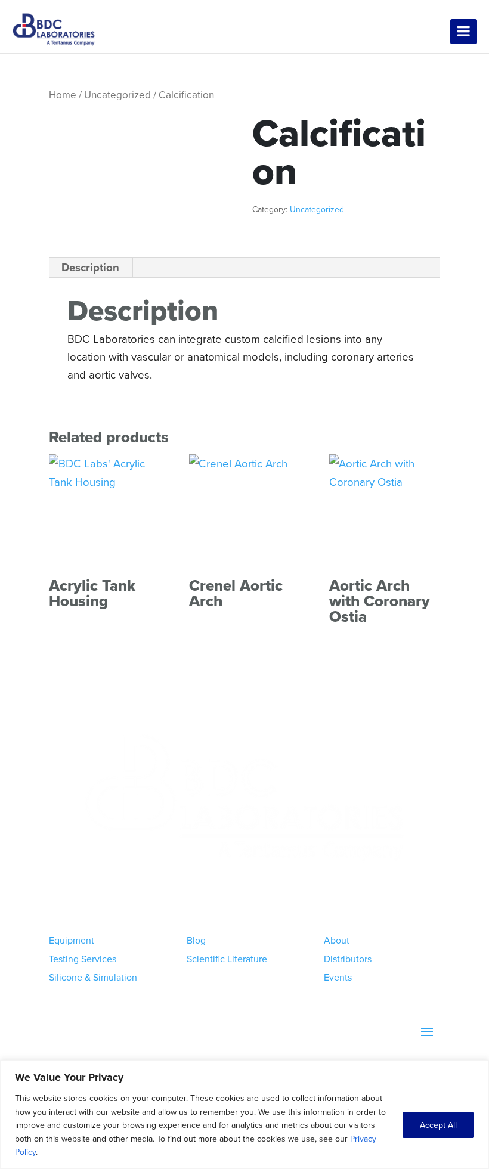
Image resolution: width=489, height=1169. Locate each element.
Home (62, 94)
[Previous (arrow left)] (21, 585)
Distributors (348, 958)
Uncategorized (117, 94)
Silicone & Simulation (93, 977)
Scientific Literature (227, 958)
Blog (196, 940)
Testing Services (82, 958)
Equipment (71, 940)
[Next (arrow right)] (468, 585)
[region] (244, 1114)
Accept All (438, 1125)
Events (338, 977)
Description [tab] (90, 267)
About (336, 940)
